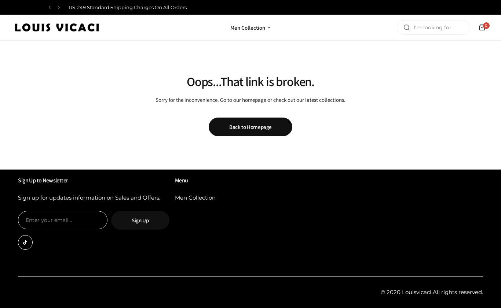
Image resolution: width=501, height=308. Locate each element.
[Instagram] (25, 242)
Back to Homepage (250, 126)
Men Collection (195, 197)
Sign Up (140, 220)
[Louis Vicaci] (57, 27)
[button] (50, 7)
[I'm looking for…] (407, 27)
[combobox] (433, 27)
